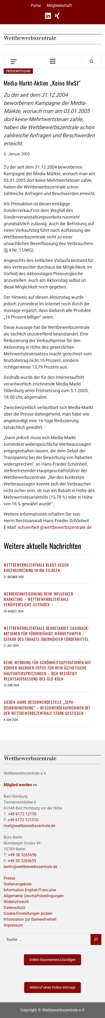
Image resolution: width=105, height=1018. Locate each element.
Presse (9, 878)
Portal (36, 5)
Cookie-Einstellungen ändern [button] (28, 913)
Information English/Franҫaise (30, 890)
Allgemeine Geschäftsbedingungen (34, 896)
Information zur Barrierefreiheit (30, 919)
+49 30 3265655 (22, 860)
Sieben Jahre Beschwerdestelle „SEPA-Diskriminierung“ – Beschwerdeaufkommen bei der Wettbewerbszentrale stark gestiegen (47, 707)
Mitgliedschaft (59, 5)
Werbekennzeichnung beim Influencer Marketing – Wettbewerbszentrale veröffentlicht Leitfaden (38, 599)
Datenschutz (14, 907)
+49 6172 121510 (23, 820)
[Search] (91, 61)
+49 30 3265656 (22, 855)
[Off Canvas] (13, 61)
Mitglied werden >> (20, 784)
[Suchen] (96, 939)
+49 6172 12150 (22, 814)
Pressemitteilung (18, 71)
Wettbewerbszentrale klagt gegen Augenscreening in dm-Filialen (36, 567)
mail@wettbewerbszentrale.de (29, 825)
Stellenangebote (18, 884)
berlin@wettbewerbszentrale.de (30, 866)
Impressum (13, 925)
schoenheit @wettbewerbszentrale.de (55, 527)
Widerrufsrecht (16, 901)
